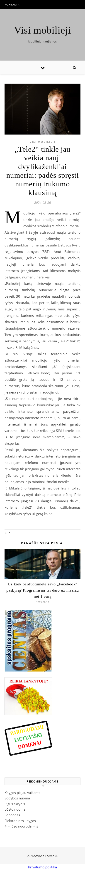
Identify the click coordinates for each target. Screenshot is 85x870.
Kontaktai (12, 4)
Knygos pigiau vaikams (22, 792)
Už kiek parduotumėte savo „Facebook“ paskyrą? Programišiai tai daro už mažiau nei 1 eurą (42, 590)
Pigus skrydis (15, 803)
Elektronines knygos (20, 820)
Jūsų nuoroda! (21, 826)
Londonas (12, 815)
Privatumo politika (42, 867)
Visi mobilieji (42, 30)
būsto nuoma (15, 809)
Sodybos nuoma (17, 798)
